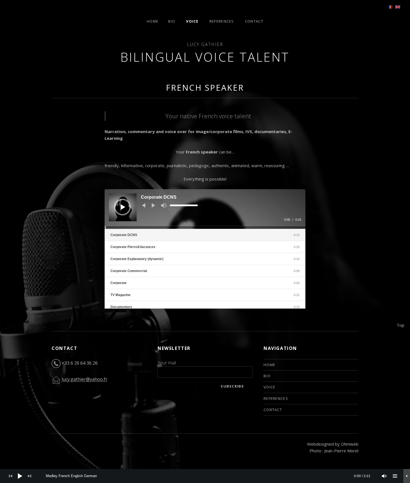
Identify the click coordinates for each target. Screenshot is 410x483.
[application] (205, 209)
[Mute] (163, 205)
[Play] (123, 207)
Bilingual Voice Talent (205, 57)
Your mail (167, 363)
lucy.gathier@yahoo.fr (84, 379)
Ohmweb (349, 444)
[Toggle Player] (406, 476)
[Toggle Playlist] (394, 476)
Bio (171, 21)
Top (400, 325)
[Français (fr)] (390, 6)
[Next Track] (153, 205)
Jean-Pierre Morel (341, 450)
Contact (254, 21)
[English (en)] (397, 6)
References (221, 21)
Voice (192, 21)
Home (152, 21)
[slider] (184, 205)
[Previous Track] (143, 205)
